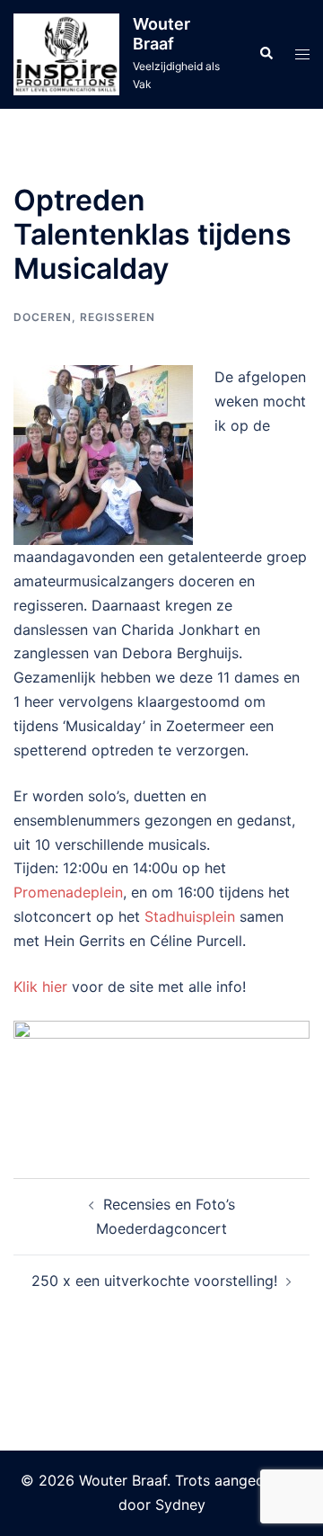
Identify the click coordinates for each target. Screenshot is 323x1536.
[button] (265, 54)
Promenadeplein (68, 892)
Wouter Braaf (161, 33)
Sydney (180, 1505)
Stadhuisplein (189, 916)
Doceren (42, 317)
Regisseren (117, 317)
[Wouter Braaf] (66, 54)
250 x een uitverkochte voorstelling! (154, 1281)
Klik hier (40, 987)
